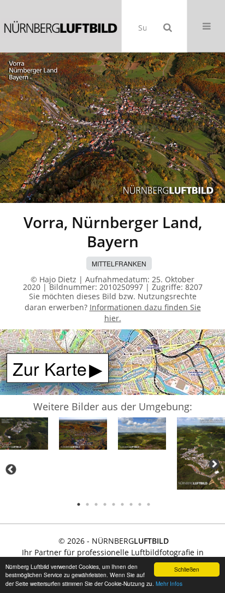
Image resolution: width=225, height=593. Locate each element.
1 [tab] (78, 504)
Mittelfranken (119, 263)
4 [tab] (104, 504)
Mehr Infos (169, 583)
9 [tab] (148, 504)
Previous (10, 469)
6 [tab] (122, 504)
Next (214, 463)
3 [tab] (96, 504)
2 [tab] (87, 504)
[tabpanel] (24, 435)
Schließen (186, 569)
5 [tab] (113, 504)
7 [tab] (131, 504)
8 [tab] (139, 504)
